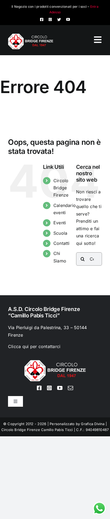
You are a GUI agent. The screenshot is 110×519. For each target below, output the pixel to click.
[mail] (70, 388)
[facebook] (41, 19)
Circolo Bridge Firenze (61, 188)
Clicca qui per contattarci (34, 346)
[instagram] (50, 19)
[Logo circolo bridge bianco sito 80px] (30, 35)
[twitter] (59, 19)
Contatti (61, 243)
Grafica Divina (92, 424)
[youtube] (68, 19)
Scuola (60, 233)
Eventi (59, 222)
